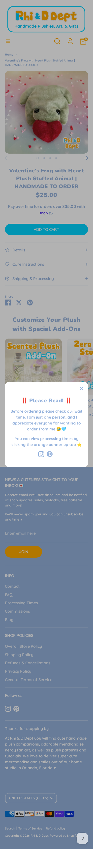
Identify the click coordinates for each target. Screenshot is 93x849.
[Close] (81, 388)
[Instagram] (41, 454)
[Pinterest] (50, 454)
